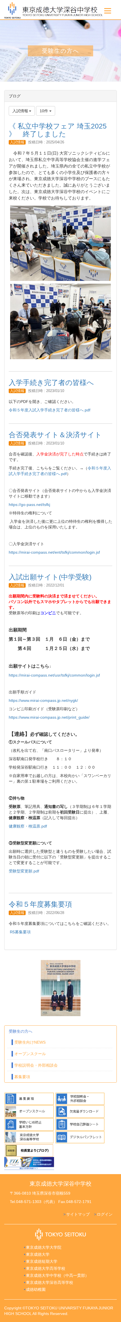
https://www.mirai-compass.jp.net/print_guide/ (49, 717)
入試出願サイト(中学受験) (50, 577)
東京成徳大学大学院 (43, 1247)
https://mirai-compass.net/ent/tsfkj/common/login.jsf (54, 552)
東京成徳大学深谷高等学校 (49, 1282)
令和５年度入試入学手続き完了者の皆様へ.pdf (49, 410)
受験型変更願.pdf (24, 871)
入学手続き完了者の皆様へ (51, 382)
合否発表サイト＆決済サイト (55, 435)
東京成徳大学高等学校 (45, 1268)
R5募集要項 (20, 932)
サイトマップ (78, 1214)
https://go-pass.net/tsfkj (29, 504)
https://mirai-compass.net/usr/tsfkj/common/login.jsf (54, 675)
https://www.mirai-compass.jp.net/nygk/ (43, 700)
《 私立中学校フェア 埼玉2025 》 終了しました (58, 130)
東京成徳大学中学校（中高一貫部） (57, 1275)
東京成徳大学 (38, 1254)
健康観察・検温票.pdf (28, 826)
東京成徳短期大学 (41, 1261)
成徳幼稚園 (36, 1289)
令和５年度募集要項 (40, 904)
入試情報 (17, 142)
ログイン (105, 1214)
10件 (44, 111)
